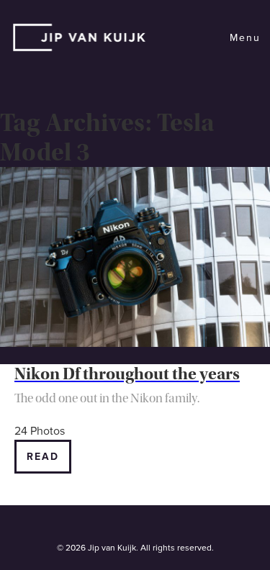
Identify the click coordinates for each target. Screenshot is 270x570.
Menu (245, 38)
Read (43, 457)
